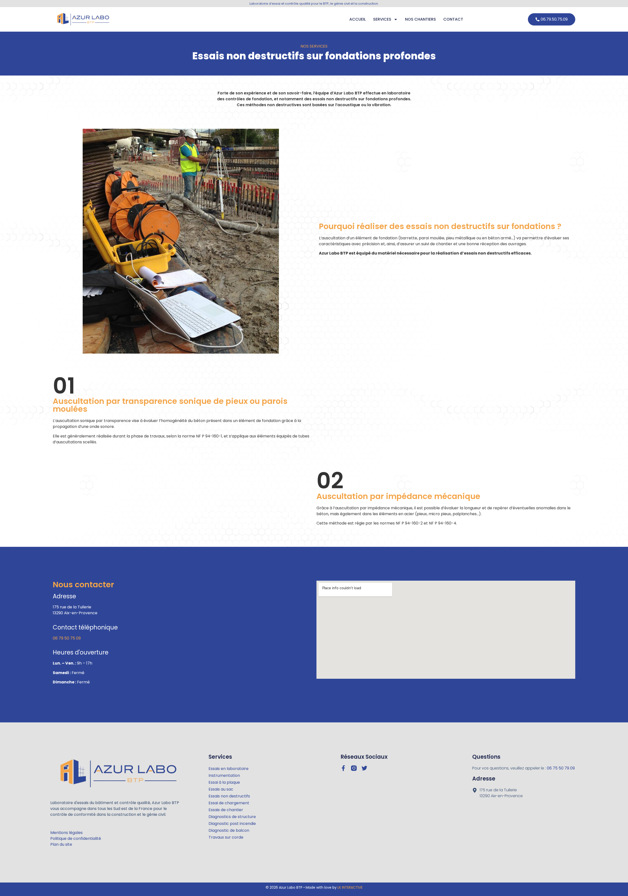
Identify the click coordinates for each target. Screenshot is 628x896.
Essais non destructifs (229, 796)
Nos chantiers (420, 19)
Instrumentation (224, 775)
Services (382, 19)
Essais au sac (221, 789)
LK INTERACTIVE (350, 887)
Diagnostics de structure (232, 816)
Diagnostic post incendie (232, 823)
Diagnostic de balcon (229, 830)
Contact (453, 19)
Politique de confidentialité (75, 838)
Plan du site (61, 844)
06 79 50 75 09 (67, 638)
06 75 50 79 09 (561, 768)
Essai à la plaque (224, 782)
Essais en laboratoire (229, 768)
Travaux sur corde (226, 837)
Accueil (357, 19)
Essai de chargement (229, 803)
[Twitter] (364, 768)
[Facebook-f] (343, 768)
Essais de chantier (226, 810)
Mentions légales (66, 832)
